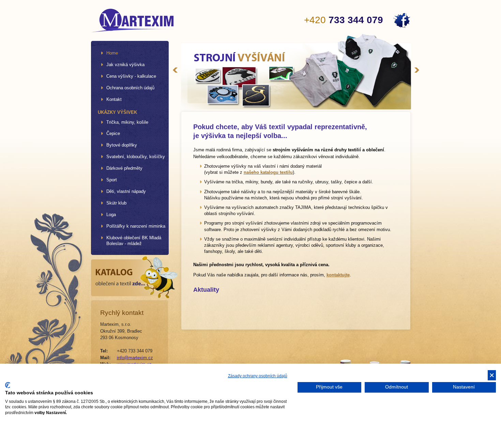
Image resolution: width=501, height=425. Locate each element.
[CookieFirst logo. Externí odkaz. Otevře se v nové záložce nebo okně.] (7, 385)
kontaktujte (338, 274)
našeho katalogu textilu (268, 172)
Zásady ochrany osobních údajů (257, 376)
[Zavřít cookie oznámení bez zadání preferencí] (492, 375)
